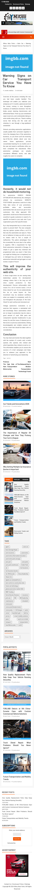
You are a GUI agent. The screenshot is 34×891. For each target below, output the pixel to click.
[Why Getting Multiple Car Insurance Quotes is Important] (17, 454)
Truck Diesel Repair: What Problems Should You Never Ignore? (21, 510)
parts (26, 610)
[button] (3, 37)
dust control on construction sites (15, 583)
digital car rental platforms (13, 580)
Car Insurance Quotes (12, 571)
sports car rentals (23, 619)
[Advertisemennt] (17, 23)
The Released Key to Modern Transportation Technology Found (24, 366)
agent (7, 546)
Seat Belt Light (16, 613)
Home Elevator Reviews (12, 595)
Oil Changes (18, 610)
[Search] (31, 37)
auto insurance (10, 553)
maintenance (9, 601)
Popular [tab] (17, 479)
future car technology (12, 586)
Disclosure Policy (18, 4)
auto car (25, 546)
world (20, 625)
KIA (15, 598)
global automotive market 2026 (14, 589)
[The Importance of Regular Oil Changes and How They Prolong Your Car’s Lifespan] (17, 420)
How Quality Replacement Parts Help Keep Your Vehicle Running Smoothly (21, 487)
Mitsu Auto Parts (9, 43)
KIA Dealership (24, 598)
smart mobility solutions (21, 616)
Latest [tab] (8, 479)
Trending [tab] (25, 479)
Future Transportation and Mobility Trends (15, 818)
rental (7, 613)
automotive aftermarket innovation (16, 556)
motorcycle (9, 604)
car (6, 568)
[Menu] (3, 37)
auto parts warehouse (12, 565)
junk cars (8, 598)
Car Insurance (24, 568)
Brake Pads (24, 565)
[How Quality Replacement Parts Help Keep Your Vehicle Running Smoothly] (9, 487)
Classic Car (9, 577)
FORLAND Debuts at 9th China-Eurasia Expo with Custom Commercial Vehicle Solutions (21, 498)
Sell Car (26, 613)
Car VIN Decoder (10, 574)
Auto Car (20, 43)
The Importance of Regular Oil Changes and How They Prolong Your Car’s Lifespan (17, 435)
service (8, 358)
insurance (25, 595)
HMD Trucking (9, 592)
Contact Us (8, 4)
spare (7, 619)
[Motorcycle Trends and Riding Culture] (9, 532)
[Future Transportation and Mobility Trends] (9, 521)
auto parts (25, 562)
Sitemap (27, 4)
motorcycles (9, 610)
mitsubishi (25, 601)
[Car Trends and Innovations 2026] (17, 391)
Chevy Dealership (23, 574)
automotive (24, 553)
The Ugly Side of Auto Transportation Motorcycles (10, 365)
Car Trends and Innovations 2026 (16, 404)
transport (8, 622)
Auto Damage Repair (11, 549)
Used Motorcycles (11, 625)
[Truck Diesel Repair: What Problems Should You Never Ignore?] (9, 510)
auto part (8, 562)
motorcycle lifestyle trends (13, 607)
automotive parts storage (13, 559)
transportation (24, 622)
